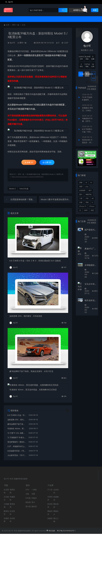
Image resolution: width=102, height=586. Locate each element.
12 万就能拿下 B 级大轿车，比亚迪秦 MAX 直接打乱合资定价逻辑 (16, 437)
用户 (90, 190)
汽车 (87, 198)
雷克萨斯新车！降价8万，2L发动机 (16, 442)
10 (91, 182)
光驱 (33, 494)
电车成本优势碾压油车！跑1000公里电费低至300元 (90, 300)
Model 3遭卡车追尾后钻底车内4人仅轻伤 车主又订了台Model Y (69, 199)
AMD (86, 210)
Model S (45, 51)
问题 (80, 202)
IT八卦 (49, 490)
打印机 (28, 498)
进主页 (93, 76)
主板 (27, 494)
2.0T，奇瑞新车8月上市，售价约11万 (16, 446)
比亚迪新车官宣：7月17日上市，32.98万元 (16, 451)
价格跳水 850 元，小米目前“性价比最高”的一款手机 (87, 109)
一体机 (34, 490)
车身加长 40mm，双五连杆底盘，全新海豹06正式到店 (33, 389)
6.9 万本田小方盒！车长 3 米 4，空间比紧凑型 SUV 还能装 (35, 260)
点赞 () (47, 162)
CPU (27, 490)
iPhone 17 (82, 206)
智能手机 (89, 194)
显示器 (28, 506)
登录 (94, 10)
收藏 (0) (29, 162)
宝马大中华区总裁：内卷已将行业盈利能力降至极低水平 (90, 284)
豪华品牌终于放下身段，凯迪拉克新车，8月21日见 (31, 371)
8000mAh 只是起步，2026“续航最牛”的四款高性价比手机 (87, 141)
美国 (80, 186)
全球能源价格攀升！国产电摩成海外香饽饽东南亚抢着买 (90, 265)
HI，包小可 (9, 2)
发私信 (88, 74)
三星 (80, 198)
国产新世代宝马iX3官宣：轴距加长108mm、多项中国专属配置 (90, 230)
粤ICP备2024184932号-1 (66, 531)
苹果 (87, 202)
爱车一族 (15, 25)
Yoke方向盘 (23, 189)
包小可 (12, 43)
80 (93, 198)
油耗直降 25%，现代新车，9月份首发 (25, 316)
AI (86, 182)
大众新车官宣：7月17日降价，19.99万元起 (16, 455)
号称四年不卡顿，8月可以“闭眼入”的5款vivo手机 (87, 119)
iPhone (91, 206)
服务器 (34, 506)
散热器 (28, 502)
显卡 (80, 194)
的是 (92, 210)
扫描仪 (34, 498)
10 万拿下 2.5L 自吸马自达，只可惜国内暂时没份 (16, 433)
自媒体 (50, 518)
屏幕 (80, 182)
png (87, 186)
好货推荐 (82, 190)
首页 (7, 25)
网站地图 (51, 531)
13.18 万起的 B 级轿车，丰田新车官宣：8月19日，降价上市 (87, 98)
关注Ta (82, 74)
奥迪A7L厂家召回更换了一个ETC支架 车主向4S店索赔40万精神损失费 (90, 248)
